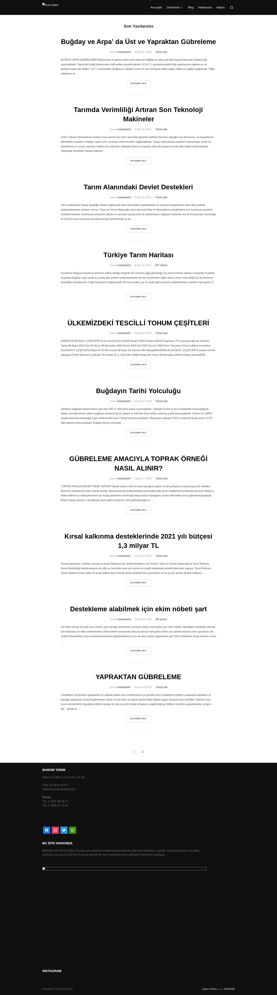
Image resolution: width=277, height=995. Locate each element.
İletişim (221, 7)
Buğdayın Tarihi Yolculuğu (138, 391)
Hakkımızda (205, 7)
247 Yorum (161, 265)
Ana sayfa (156, 7)
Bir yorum (161, 619)
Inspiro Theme (209, 989)
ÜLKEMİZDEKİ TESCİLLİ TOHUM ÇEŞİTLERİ (138, 323)
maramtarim (124, 52)
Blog (190, 7)
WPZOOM (229, 989)
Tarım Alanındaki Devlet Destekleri (138, 187)
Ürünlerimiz (173, 7)
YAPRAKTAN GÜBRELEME (138, 677)
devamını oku (140, 83)
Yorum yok (161, 52)
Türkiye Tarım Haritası (138, 255)
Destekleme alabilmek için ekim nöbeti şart (138, 609)
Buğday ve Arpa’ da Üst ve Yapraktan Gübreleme (138, 41)
